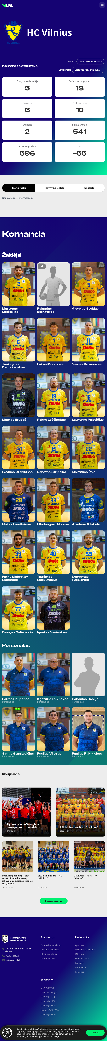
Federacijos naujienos (51, 945)
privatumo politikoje (49, 1036)
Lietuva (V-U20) (48, 996)
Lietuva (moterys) (49, 992)
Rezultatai (89, 187)
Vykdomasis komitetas (85, 949)
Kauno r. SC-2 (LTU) (50, 1010)
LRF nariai (79, 954)
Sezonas (72, 61)
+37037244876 (12, 955)
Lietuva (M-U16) (48, 1014)
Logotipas (79, 963)
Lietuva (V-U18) (48, 1001)
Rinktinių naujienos (50, 949)
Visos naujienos (48, 958)
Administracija (82, 958)
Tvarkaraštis (19, 187)
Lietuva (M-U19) (48, 1005)
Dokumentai (80, 967)
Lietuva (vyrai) (47, 987)
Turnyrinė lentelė (54, 187)
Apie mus (79, 945)
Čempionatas (65, 69)
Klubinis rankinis (49, 954)
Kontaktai (79, 972)
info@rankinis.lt (13, 960)
